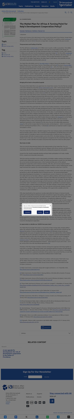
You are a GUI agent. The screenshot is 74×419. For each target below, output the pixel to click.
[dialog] (37, 209)
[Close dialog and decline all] (50, 205)
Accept (46, 212)
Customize (27, 212)
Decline (40, 212)
